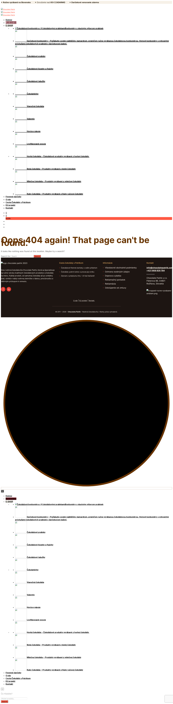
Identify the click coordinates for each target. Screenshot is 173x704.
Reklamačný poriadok (115, 280)
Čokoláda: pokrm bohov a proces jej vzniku (77, 272)
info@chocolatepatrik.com (160, 268)
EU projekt (83, 300)
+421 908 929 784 (156, 270)
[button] (6, 213)
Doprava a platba (113, 276)
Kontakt (92, 300)
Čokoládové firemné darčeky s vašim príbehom (79, 268)
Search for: (6, 256)
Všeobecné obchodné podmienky (121, 268)
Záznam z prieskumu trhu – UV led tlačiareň (78, 276)
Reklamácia (110, 284)
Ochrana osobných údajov (117, 272)
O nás (75, 300)
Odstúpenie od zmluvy (115, 288)
